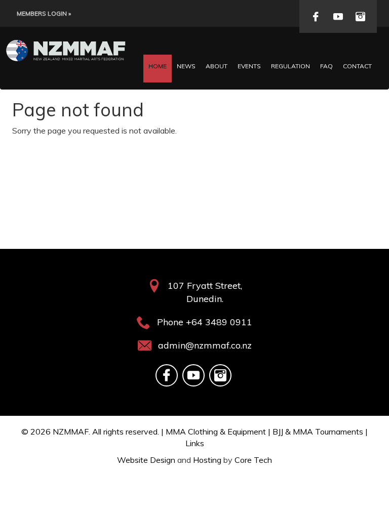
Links (194, 443)
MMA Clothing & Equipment (216, 431)
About (216, 66)
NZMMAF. (71, 431)
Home (157, 66)
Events (249, 66)
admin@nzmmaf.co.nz (205, 345)
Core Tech (253, 460)
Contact (357, 66)
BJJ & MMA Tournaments (318, 431)
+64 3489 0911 (219, 322)
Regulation (290, 66)
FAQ (326, 66)
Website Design (146, 460)
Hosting (207, 460)
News (186, 66)
